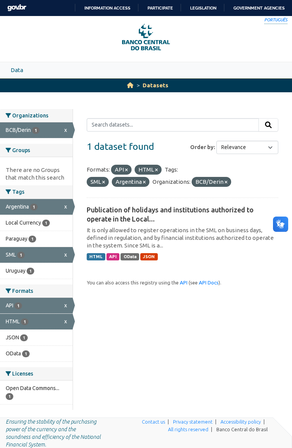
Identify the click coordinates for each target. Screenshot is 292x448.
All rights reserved (188, 429)
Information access (107, 8)
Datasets (155, 85)
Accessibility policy (241, 421)
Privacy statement (193, 421)
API (113, 256)
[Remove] (126, 170)
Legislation (203, 8)
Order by (202, 147)
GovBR (16, 7)
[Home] (130, 85)
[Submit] (268, 125)
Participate (160, 8)
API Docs (209, 282)
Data (17, 70)
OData (130, 256)
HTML (95, 256)
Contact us (153, 421)
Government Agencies (259, 8)
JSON (149, 256)
